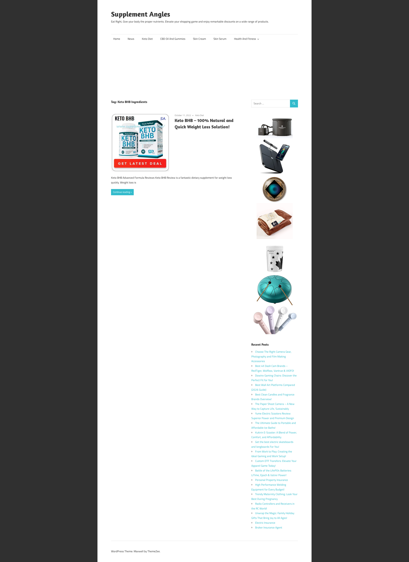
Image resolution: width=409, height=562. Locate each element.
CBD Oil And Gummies (172, 39)
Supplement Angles (140, 14)
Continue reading (121, 192)
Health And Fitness (245, 39)
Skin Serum (219, 39)
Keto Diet (147, 39)
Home (116, 39)
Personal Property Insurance (271, 480)
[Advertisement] (204, 67)
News (131, 39)
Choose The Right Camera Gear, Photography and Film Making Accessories (271, 356)
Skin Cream (199, 39)
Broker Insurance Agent (268, 527)
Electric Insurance (265, 523)
